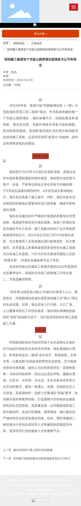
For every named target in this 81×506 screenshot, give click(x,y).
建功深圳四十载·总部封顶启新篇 (32, 450)
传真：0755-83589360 (40, 489)
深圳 (38, 485)
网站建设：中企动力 (24, 485)
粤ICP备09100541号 (62, 480)
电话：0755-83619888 (53, 485)
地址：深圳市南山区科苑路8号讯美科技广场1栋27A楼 (35, 493)
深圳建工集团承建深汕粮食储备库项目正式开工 (42, 458)
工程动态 (36, 43)
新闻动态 (19, 43)
